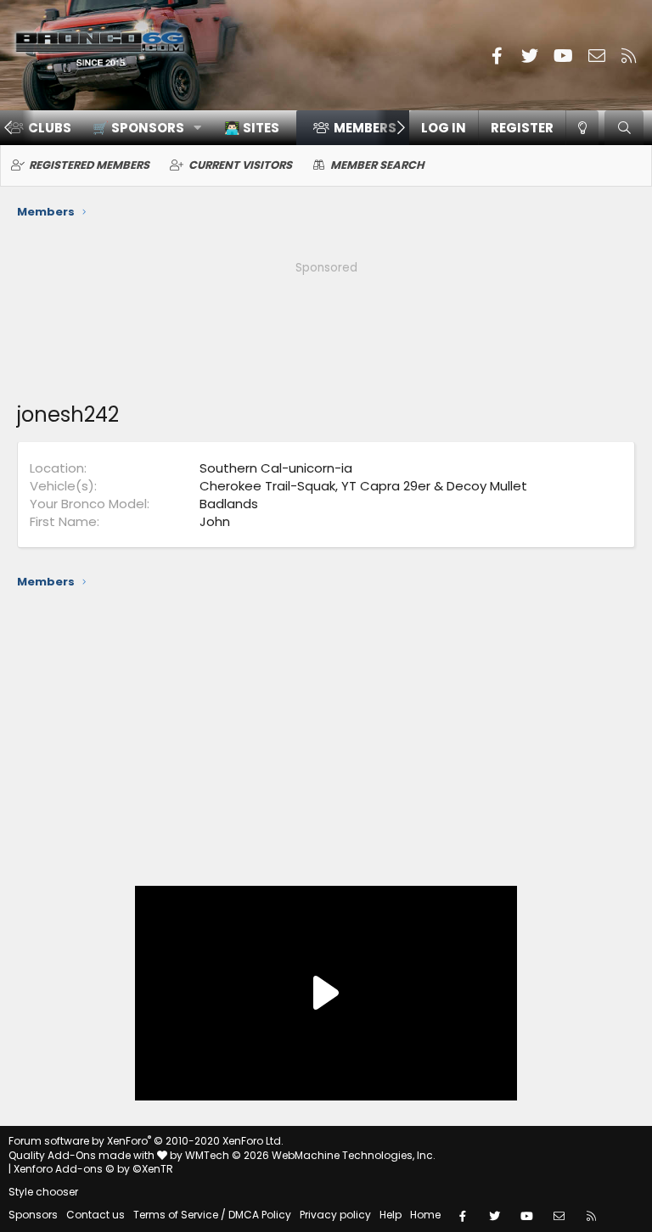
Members (365, 128)
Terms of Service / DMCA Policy (212, 1214)
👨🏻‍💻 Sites (251, 128)
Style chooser (43, 1191)
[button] (141, 127)
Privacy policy (335, 1214)
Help (390, 1214)
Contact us (95, 1214)
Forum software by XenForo (146, 1141)
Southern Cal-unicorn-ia (276, 468)
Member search (377, 165)
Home (425, 1214)
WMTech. (310, 1155)
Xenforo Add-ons (93, 1169)
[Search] (624, 127)
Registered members (89, 165)
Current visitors (240, 165)
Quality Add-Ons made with (82, 1155)
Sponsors (33, 1214)
